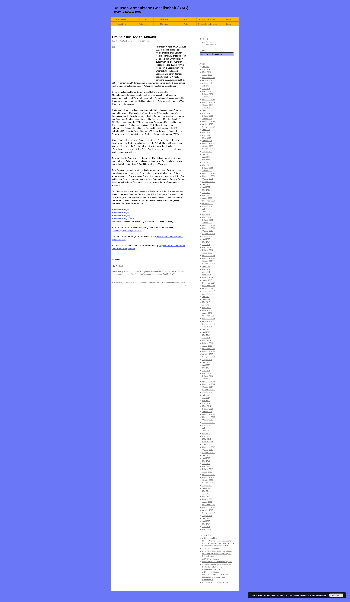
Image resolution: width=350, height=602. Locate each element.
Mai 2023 (206, 132)
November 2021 (208, 176)
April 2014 (206, 403)
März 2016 (206, 340)
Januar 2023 (207, 141)
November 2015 (208, 351)
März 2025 (206, 91)
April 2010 (206, 527)
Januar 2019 (207, 253)
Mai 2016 (206, 335)
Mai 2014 (206, 401)
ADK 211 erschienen (210, 538)
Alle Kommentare (209, 45)
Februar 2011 (207, 499)
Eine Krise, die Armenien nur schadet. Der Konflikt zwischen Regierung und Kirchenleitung (217, 553)
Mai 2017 (206, 302)
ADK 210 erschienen (210, 549)
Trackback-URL (169, 274)
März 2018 (206, 275)
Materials (164, 24)
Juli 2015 (205, 362)
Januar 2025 (207, 97)
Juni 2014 (206, 398)
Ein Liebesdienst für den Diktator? (215, 582)
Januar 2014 (207, 412)
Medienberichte (119, 221)
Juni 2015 (206, 365)
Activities (143, 24)
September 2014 (208, 390)
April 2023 (206, 135)
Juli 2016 (205, 330)
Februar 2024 (207, 116)
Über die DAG (121, 19)
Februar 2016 (207, 343)
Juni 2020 (206, 212)
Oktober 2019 (207, 231)
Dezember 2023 (208, 121)
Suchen (203, 51)
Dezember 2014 (208, 382)
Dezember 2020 (208, 201)
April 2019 (206, 245)
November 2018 (208, 258)
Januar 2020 (207, 223)
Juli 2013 (205, 428)
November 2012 (208, 447)
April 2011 (206, 494)
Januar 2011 (207, 502)
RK (117, 41)
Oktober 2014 (207, 387)
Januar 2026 (207, 75)
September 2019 (208, 234)
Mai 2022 (206, 160)
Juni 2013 (206, 431)
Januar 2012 (207, 472)
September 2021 (208, 182)
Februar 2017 (207, 310)
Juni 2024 (206, 111)
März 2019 (206, 247)
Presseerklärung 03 (121, 215)
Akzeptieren (336, 595)
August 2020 (207, 206)
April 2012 (206, 464)
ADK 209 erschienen (210, 559)
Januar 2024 (207, 119)
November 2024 (208, 102)
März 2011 (206, 497)
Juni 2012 (206, 458)
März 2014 (206, 406)
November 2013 (208, 417)
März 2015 (206, 373)
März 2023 (206, 138)
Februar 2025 (207, 94)
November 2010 (208, 507)
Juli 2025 (205, 86)
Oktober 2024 (207, 105)
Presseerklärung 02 (121, 212)
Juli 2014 (205, 395)
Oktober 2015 (207, 354)
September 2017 (208, 291)
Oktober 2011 (207, 480)
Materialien (164, 19)
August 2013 (207, 425)
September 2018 (208, 264)
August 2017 (207, 294)
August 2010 (207, 516)
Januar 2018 (207, 280)
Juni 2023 (206, 130)
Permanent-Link (168, 272)
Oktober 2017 (207, 288)
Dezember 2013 (208, 414)
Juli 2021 (205, 184)
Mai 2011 (205, 491)
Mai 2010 (206, 524)
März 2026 (206, 72)
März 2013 (206, 439)
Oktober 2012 (207, 450)
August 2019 (207, 236)
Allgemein (146, 272)
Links (228, 19)
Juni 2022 (206, 157)
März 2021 (206, 195)
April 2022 (206, 163)
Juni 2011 (206, 488)
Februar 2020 (207, 220)
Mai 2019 (206, 242)
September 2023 (208, 127)
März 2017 (206, 308)
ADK (186, 19)
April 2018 (206, 272)
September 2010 (208, 513)
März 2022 (206, 165)
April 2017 (206, 305)
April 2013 (206, 436)
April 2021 (206, 193)
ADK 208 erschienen (210, 572)
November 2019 (208, 228)
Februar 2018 (207, 277)
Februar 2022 (207, 168)
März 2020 (206, 217)
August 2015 (207, 360)
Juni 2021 (206, 187)
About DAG (121, 24)
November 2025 (208, 78)
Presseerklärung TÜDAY (123, 218)
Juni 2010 (206, 521)
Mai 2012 (206, 461)
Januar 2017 (207, 313)
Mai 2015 (206, 368)
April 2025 (206, 89)
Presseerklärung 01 (121, 209)
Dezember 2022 (208, 143)
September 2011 (208, 483)
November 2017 (208, 286)
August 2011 (207, 486)
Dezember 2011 (208, 475)
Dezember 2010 (208, 505)
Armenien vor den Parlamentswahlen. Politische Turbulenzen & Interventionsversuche (217, 566)
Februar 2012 (207, 469)
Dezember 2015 (208, 349)
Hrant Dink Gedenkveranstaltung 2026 (217, 562)
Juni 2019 (206, 239)
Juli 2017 (205, 297)
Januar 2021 (207, 198)
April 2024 (206, 113)
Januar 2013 (207, 444)
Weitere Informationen (318, 595)
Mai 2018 (206, 269)
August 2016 (207, 327)
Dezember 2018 (208, 256)
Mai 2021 (206, 190)
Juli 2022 (205, 154)
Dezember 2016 (208, 316)
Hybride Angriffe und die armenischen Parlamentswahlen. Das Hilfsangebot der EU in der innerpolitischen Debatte (218, 543)
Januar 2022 (207, 171)
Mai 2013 (206, 434)
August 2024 (207, 108)
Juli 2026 (205, 67)
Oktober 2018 (207, 261)
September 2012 (208, 453)
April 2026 (206, 69)
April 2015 (206, 371)
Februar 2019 (207, 250)
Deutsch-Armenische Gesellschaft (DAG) (150, 8)
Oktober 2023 (207, 124)
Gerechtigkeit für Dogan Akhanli (127, 230)
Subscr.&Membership (207, 24)
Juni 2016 (206, 332)
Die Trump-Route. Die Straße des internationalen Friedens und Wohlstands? (215, 577)
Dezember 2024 (208, 100)
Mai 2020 (206, 215)
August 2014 (207, 392)
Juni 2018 (206, 267)
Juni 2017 (206, 299)
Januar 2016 (207, 346)
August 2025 (207, 83)
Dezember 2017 (208, 283)
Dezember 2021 (208, 173)
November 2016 (208, 319)
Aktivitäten (142, 19)
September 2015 (208, 357)
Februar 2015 (207, 376)
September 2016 (208, 324)
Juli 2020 (205, 209)
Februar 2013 (207, 442)
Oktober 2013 (207, 420)
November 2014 (208, 384)
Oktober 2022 (207, 146)
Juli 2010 (205, 518)
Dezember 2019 (208, 225)
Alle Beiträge (207, 42)
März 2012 (206, 466)
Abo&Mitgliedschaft (207, 19)
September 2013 (208, 423)
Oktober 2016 (207, 321)
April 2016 (206, 338)
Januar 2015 (207, 379)
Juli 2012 (205, 455)
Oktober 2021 (207, 179)
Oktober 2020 (207, 204)
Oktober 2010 (207, 510)
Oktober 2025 (207, 80)
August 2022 (207, 152)
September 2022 (208, 149)
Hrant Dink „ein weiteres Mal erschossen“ (129, 283)
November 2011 (208, 477)
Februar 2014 (207, 409)
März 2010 (206, 529)
